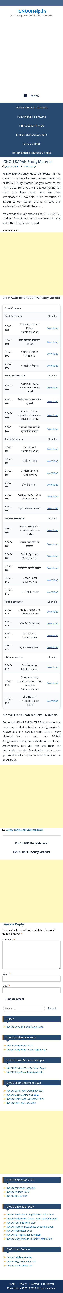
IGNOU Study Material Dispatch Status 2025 (29, 1238)
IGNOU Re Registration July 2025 (23, 1234)
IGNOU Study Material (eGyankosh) (24, 1072)
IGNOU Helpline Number (19, 1257)
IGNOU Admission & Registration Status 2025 (30, 1214)
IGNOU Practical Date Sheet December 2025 (29, 1226)
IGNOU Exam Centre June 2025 (22, 1094)
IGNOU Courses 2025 (17, 1191)
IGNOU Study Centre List (19, 1265)
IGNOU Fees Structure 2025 (21, 1222)
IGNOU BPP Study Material (31, 843)
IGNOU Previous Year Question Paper (26, 1068)
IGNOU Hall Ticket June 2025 (21, 1102)
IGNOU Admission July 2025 (20, 1187)
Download (52, 328)
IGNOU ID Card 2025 (17, 1195)
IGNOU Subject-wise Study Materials (24, 829)
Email (6, 985)
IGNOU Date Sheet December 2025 (25, 1090)
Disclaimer (48, 1284)
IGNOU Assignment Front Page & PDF (26, 1049)
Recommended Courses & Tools (31, 153)
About (12, 1284)
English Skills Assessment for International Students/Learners (31, 135)
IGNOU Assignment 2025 (19, 1045)
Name (6, 974)
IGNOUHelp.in (31, 11)
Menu (35, 96)
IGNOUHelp (30, 166)
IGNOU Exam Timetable (31, 116)
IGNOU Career (31, 143)
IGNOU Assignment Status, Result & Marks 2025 (31, 1218)
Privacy (23, 1284)
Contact (35, 1284)
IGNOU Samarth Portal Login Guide (24, 1026)
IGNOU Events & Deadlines (31, 107)
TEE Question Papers (31, 125)
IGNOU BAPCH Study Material (31, 852)
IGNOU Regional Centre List (21, 1261)
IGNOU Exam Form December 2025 (25, 1098)
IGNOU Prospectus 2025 (19, 1230)
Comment (8, 939)
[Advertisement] (31, 56)
